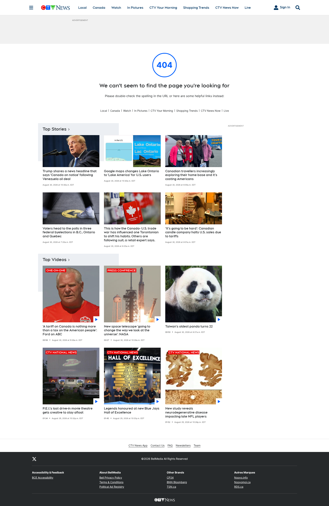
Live (248, 8)
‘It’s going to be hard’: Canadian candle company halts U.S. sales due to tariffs (193, 232)
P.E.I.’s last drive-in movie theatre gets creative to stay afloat (68, 410)
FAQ (170, 445)
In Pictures (135, 8)
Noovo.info (241, 477)
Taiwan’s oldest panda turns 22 (189, 326)
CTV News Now (227, 8)
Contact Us (157, 445)
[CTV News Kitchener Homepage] (55, 7)
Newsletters (183, 445)
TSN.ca (171, 486)
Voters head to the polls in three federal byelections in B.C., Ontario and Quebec (69, 232)
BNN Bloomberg (177, 482)
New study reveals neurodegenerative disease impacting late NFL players (186, 412)
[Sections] (31, 7)
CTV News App (138, 445)
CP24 (170, 477)
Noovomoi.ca (242, 482)
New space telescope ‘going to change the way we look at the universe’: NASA (127, 330)
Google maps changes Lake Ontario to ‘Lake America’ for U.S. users (131, 173)
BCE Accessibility (42, 477)
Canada (99, 8)
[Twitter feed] (34, 459)
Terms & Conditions (111, 482)
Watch (116, 8)
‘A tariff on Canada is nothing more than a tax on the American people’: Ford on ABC (70, 330)
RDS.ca (238, 486)
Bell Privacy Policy (110, 477)
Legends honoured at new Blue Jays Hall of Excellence (131, 410)
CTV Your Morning (163, 8)
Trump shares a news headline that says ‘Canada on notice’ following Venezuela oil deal (70, 175)
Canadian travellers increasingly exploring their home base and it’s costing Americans (191, 175)
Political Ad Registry (111, 486)
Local (82, 8)
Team (197, 445)
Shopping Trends (196, 8)
